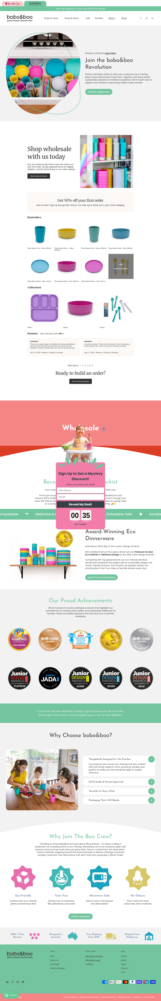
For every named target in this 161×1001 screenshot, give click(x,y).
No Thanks (80, 524)
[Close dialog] (103, 429)
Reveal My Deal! (80, 504)
